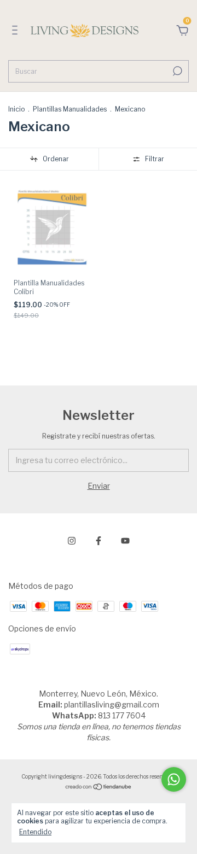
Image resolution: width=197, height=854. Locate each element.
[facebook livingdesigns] (98, 540)
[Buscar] (176, 71)
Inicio (16, 109)
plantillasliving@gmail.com (111, 704)
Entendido (35, 832)
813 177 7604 (122, 715)
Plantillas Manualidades (70, 109)
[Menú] (16, 31)
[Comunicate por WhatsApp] (173, 779)
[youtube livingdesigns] (125, 540)
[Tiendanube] (99, 787)
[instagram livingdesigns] (71, 540)
